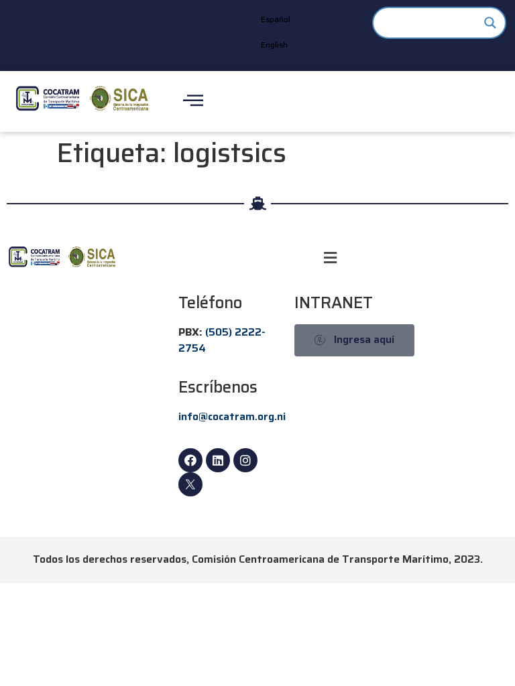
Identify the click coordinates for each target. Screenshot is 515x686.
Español (275, 19)
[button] (330, 257)
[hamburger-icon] (193, 101)
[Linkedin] (218, 460)
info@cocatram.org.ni (232, 416)
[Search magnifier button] (490, 22)
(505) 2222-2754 (222, 340)
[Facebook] (190, 460)
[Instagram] (245, 460)
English (274, 44)
